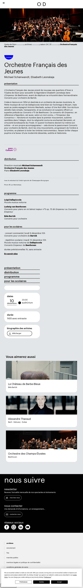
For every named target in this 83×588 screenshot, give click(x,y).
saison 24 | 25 (45, 44)
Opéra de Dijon (10, 44)
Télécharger (16, 333)
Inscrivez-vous (15, 498)
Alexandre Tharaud (19, 419)
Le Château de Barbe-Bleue (24, 384)
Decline (41, 582)
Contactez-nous (15, 514)
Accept (59, 582)
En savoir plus (11, 254)
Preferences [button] (47, 577)
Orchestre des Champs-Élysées (26, 453)
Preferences (23, 582)
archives (28, 44)
